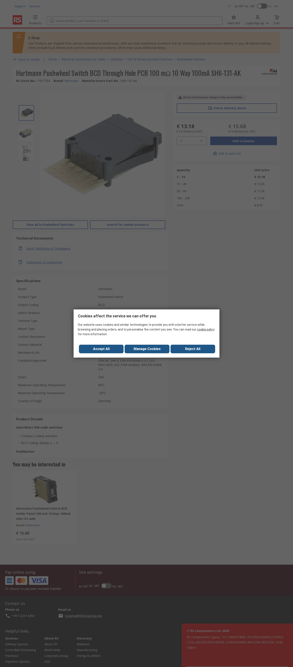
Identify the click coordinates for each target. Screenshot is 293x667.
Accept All (101, 349)
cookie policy (205, 329)
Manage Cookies (147, 349)
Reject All (192, 349)
